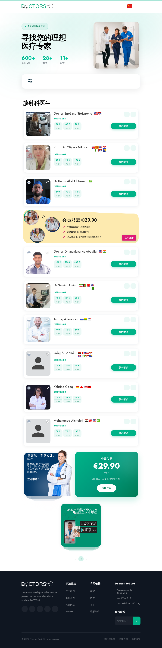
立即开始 (129, 237)
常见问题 (70, 604)
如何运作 (70, 597)
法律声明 (123, 639)
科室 (92, 591)
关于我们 (70, 591)
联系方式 (94, 611)
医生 (92, 597)
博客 (92, 604)
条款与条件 (109, 639)
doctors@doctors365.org (128, 603)
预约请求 (123, 126)
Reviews (69, 611)
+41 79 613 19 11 (125, 598)
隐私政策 (136, 639)
